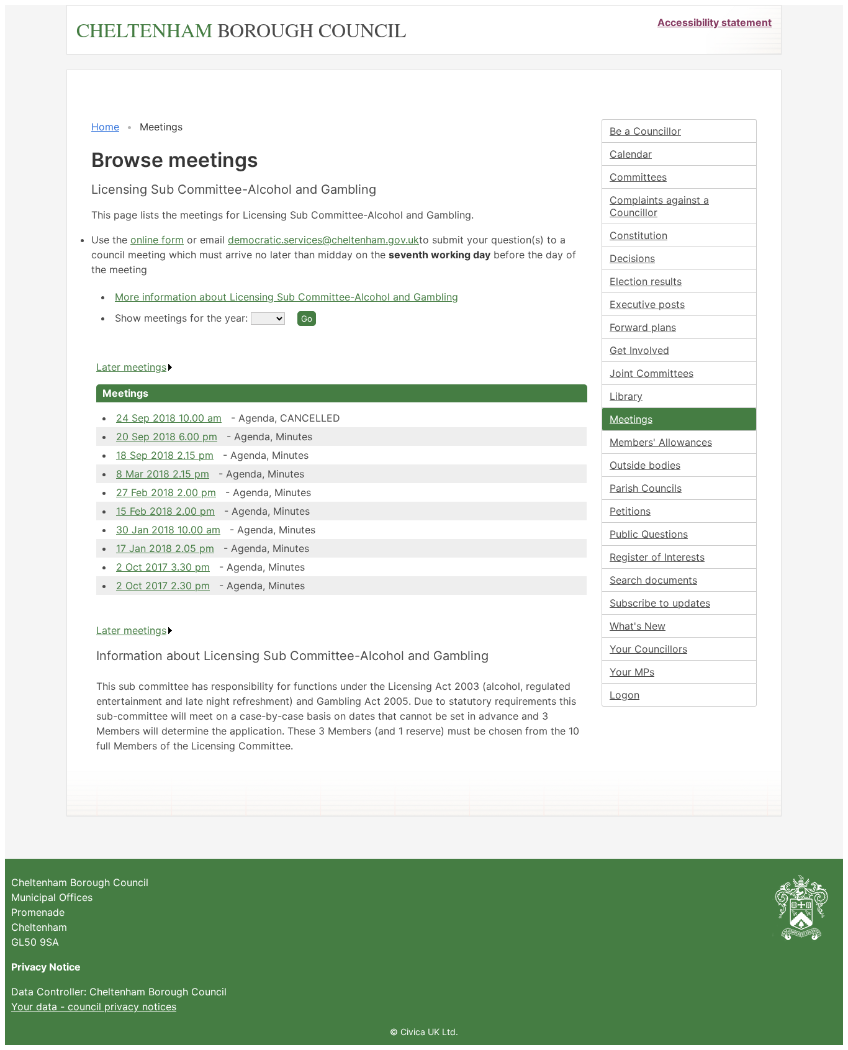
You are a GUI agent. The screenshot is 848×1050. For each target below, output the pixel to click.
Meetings (631, 419)
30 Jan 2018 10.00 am (168, 529)
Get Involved (639, 350)
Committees (638, 177)
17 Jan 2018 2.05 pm (165, 548)
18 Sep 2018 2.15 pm (165, 455)
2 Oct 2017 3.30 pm (163, 567)
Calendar (631, 154)
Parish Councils (646, 488)
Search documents (653, 580)
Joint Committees (651, 373)
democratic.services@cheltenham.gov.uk (323, 239)
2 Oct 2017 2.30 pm (163, 585)
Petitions (630, 511)
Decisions (632, 258)
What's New (637, 626)
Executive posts (647, 304)
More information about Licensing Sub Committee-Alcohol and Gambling (286, 297)
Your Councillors (648, 649)
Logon (624, 695)
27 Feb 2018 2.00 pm (166, 492)
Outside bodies (645, 465)
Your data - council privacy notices (93, 1006)
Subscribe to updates (660, 603)
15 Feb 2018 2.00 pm (165, 511)
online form (157, 239)
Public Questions (649, 534)
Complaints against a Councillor (659, 206)
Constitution (638, 235)
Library (626, 396)
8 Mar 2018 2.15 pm (162, 474)
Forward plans (643, 327)
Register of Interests (657, 557)
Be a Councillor (645, 131)
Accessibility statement (714, 22)
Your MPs (632, 672)
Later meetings (131, 367)
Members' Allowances (661, 442)
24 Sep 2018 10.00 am (169, 418)
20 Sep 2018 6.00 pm (166, 436)
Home (105, 126)
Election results (646, 281)
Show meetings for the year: (183, 318)
